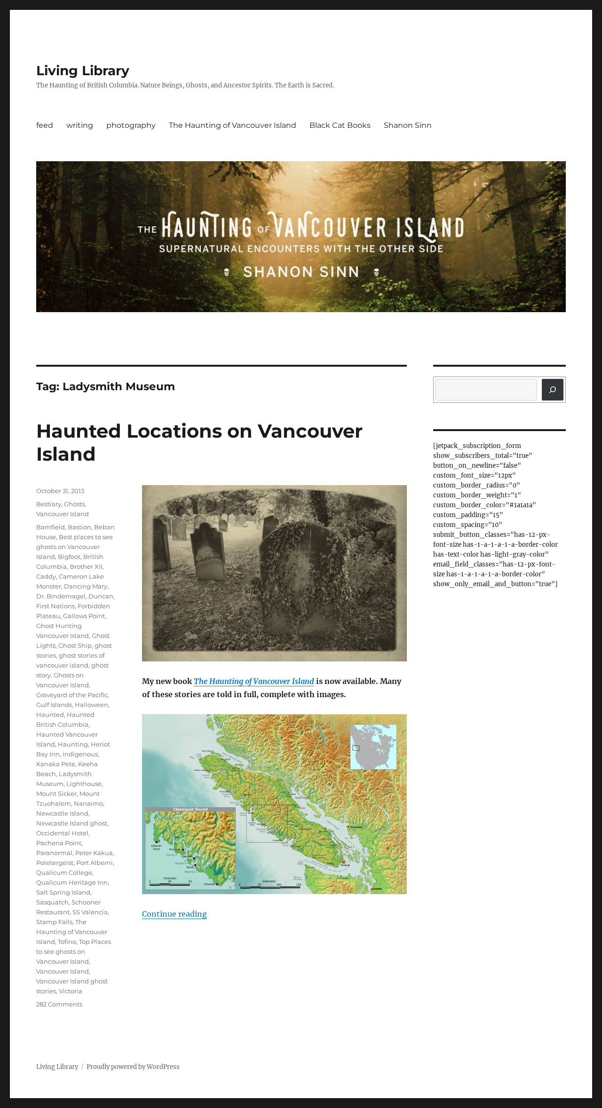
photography (131, 125)
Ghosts (74, 504)
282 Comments (59, 1004)
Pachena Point (58, 843)
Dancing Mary (85, 586)
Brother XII (86, 566)
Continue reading (174, 914)
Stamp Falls (54, 922)
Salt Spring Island (63, 892)
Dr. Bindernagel (61, 596)
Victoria (70, 991)
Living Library (82, 71)
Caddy (46, 576)
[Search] (552, 390)
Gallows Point (84, 616)
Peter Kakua (94, 853)
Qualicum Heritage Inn (72, 882)
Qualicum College (64, 872)
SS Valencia (90, 912)
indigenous (80, 754)
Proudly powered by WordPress (133, 1067)
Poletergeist (54, 862)
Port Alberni (94, 862)
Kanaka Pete (55, 764)
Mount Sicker (56, 793)
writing (79, 125)
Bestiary (48, 504)
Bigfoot (69, 556)
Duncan (100, 596)
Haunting (73, 744)
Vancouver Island (62, 514)
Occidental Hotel (62, 833)
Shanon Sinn (408, 125)
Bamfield (50, 527)
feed (44, 125)
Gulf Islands (54, 704)
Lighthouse (84, 783)
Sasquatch (52, 902)
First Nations (55, 606)
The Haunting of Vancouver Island (232, 125)
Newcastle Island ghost (71, 823)
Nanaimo (88, 803)
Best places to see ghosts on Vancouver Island (74, 546)
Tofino (67, 941)
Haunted (50, 714)
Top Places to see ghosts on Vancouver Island (73, 951)
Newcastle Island (62, 813)
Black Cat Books (340, 125)
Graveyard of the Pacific (72, 695)
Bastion (79, 527)
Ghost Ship (75, 645)
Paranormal (54, 853)
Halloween (91, 704)
